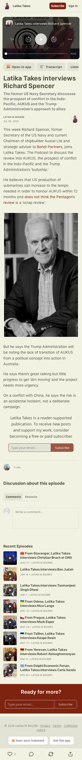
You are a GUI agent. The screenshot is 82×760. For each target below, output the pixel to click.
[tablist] (21, 497)
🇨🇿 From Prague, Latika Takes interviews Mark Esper (43, 620)
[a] (10, 558)
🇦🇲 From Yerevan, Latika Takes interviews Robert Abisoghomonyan (47, 652)
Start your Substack (30, 740)
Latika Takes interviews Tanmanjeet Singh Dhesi (47, 587)
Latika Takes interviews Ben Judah (46, 569)
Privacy (45, 726)
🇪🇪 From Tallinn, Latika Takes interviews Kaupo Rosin (42, 636)
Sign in (73, 6)
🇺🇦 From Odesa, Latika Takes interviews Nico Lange (42, 603)
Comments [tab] (13, 497)
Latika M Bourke (14, 117)
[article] (41, 558)
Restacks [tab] (31, 497)
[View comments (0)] (31, 754)
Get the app (61, 740)
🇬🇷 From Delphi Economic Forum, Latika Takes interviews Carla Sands (48, 668)
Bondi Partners (49, 147)
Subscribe (57, 6)
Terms (57, 726)
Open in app (21, 67)
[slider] (36, 54)
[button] (12, 39)
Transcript (54, 67)
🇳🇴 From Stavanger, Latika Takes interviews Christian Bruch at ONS (46, 555)
